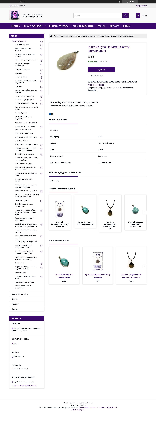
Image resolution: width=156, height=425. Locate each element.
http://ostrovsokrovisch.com (24, 382)
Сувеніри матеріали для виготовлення (24, 205)
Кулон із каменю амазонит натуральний (135, 224)
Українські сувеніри (22, 200)
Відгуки (126, 26)
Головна (15, 26)
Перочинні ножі (20, 272)
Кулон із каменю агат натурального (85, 223)
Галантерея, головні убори (25, 126)
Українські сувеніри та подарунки (23, 118)
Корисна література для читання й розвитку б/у (24, 252)
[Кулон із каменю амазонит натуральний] (136, 207)
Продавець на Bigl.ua (78, 405)
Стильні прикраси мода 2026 (26, 242)
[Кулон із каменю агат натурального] (85, 207)
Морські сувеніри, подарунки (26, 137)
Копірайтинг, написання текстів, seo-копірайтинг (26, 159)
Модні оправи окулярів (23, 164)
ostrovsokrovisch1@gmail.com (25, 385)
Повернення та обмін (83, 26)
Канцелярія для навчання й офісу (25, 277)
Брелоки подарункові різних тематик (25, 231)
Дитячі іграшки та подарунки (26, 191)
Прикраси (18, 73)
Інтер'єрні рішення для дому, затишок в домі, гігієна (26, 149)
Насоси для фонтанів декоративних (23, 287)
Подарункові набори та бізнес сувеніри (26, 91)
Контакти (114, 26)
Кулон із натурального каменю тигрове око (110, 225)
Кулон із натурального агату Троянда (60, 224)
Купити (101, 70)
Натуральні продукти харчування (23, 65)
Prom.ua (89, 403)
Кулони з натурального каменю (82, 36)
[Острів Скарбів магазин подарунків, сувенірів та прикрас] (14, 20)
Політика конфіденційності (107, 407)
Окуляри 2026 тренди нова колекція (25, 55)
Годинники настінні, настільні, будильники (26, 82)
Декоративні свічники (23, 130)
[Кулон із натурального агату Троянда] (60, 207)
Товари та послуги (33, 26)
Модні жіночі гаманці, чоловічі (26, 144)
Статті (14, 299)
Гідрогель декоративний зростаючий (24, 219)
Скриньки (18, 86)
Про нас (101, 26)
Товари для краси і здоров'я (26, 103)
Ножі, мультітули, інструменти (26, 122)
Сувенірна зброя (21, 141)
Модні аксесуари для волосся (26, 60)
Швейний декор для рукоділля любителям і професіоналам (26, 225)
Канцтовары (19, 263)
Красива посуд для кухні (24, 100)
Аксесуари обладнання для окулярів (25, 237)
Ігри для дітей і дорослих (24, 96)
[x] (52, 115)
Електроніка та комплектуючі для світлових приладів (26, 258)
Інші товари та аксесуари (24, 282)
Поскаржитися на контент (88, 407)
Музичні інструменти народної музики (26, 108)
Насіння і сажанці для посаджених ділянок (23, 246)
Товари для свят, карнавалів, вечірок (26, 174)
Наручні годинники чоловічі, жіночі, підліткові (25, 168)
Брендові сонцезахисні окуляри (23, 49)
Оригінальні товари (22, 44)
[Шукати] (125, 15)
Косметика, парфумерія (24, 133)
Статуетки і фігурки (22, 69)
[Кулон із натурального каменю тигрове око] (110, 207)
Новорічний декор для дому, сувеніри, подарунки (26, 186)
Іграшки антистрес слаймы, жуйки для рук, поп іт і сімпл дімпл (25, 212)
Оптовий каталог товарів (24, 154)
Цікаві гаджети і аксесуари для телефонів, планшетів (27, 196)
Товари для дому (21, 77)
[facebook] (50, 115)
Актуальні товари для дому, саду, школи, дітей (25, 268)
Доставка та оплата (58, 26)
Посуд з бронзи (21, 113)
